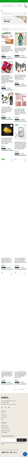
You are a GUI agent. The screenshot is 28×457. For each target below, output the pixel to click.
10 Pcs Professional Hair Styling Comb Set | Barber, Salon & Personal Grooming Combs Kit (20, 77)
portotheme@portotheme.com (8, 400)
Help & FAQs (4, 425)
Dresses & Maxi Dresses (18, 47)
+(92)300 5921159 (23, 1)
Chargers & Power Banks (5, 137)
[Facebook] (2, 407)
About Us (3, 414)
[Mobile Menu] (2, 11)
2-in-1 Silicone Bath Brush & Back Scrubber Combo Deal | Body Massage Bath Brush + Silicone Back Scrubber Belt (21, 375)
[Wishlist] (25, 4)
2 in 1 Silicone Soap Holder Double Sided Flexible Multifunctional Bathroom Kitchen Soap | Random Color (7, 375)
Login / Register (5, 427)
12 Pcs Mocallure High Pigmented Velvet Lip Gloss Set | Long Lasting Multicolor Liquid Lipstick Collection (20, 112)
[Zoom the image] (5, 397)
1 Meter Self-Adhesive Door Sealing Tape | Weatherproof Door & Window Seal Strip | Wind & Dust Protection (7, 49)
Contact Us (4, 417)
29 (20, 389)
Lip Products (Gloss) (23, 108)
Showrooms (4, 415)
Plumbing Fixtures (4, 45)
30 (23, 389)
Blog (2, 419)
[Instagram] (8, 407)
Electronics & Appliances (19, 257)
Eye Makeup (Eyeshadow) (12, 257)
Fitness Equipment (4, 106)
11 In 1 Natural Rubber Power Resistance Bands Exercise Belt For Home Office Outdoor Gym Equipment (6, 110)
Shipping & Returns (5, 430)
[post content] (7, 38)
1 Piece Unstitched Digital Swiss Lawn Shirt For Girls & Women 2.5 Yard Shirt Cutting (21, 50)
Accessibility (4, 432)
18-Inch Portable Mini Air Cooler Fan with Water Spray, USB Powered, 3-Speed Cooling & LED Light (20, 260)
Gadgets (24, 257)
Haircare (16, 74)
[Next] (26, 389)
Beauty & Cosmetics (4, 74)
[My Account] (25, 5)
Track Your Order (5, 429)
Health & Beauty (20, 74)
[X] (5, 407)
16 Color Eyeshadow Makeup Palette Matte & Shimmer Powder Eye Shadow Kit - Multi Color (6, 260)
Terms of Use (18, 442)
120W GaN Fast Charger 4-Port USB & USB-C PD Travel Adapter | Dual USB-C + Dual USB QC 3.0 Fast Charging (6, 141)
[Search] (20, 5)
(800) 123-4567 (5, 402)
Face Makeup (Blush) (11, 74)
